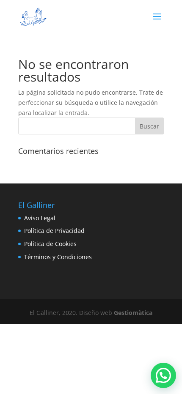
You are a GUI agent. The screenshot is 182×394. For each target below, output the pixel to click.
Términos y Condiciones (58, 257)
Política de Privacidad (54, 231)
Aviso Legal (39, 218)
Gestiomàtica (133, 313)
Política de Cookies (50, 244)
